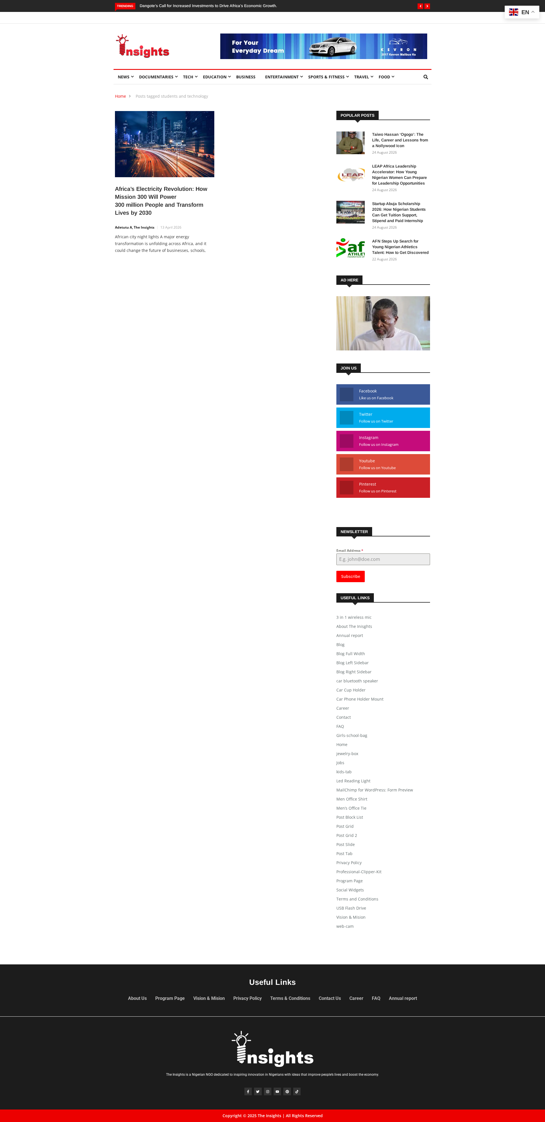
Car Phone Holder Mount (359, 699)
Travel (361, 77)
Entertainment (282, 77)
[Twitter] (257, 1091)
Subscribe (350, 576)
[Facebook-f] (248, 1091)
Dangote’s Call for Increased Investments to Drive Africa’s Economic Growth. (208, 5)
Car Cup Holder (351, 690)
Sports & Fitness (326, 77)
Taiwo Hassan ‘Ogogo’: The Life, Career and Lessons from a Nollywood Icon (400, 140)
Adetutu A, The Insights (134, 227)
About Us (137, 998)
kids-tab (344, 771)
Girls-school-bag (351, 735)
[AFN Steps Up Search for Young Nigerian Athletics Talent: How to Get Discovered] (352, 250)
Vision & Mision (351, 917)
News (123, 77)
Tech (188, 77)
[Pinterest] (287, 1091)
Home (120, 96)
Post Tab (344, 853)
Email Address (349, 550)
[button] (420, 6)
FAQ (340, 726)
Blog (340, 644)
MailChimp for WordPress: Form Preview (374, 790)
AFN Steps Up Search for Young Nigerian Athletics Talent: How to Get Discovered (400, 247)
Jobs (340, 762)
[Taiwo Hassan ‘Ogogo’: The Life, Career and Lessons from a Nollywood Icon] (352, 143)
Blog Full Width (350, 653)
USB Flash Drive (351, 908)
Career (342, 708)
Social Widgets (350, 890)
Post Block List (349, 817)
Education (215, 77)
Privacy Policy (349, 862)
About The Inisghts (354, 626)
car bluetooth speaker (357, 681)
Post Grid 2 (346, 835)
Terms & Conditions (290, 998)
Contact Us (330, 998)
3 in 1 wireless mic (354, 617)
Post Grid (345, 826)
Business (245, 77)
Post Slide (345, 844)
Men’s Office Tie (351, 808)
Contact (343, 717)
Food (384, 77)
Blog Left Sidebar (352, 662)
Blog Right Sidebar (354, 671)
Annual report (349, 635)
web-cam (345, 926)
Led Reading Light (353, 780)
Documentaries (156, 77)
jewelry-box (347, 753)
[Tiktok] (297, 1091)
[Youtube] (277, 1091)
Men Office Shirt (351, 799)
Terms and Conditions (357, 899)
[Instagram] (267, 1091)
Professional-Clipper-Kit (359, 871)
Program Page (349, 880)
